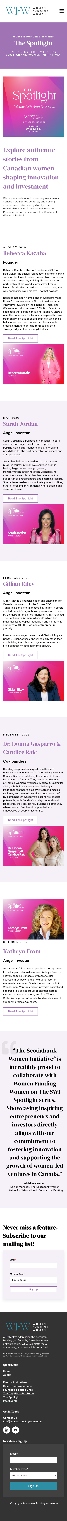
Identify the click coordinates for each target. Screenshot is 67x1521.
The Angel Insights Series (18, 1393)
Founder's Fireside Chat (18, 1389)
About (7, 1374)
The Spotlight (11, 1397)
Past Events (10, 1400)
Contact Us (10, 1417)
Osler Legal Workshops (17, 1386)
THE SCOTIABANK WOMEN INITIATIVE (32, 53)
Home (6, 1371)
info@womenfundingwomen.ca (22, 1421)
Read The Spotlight (20, 338)
